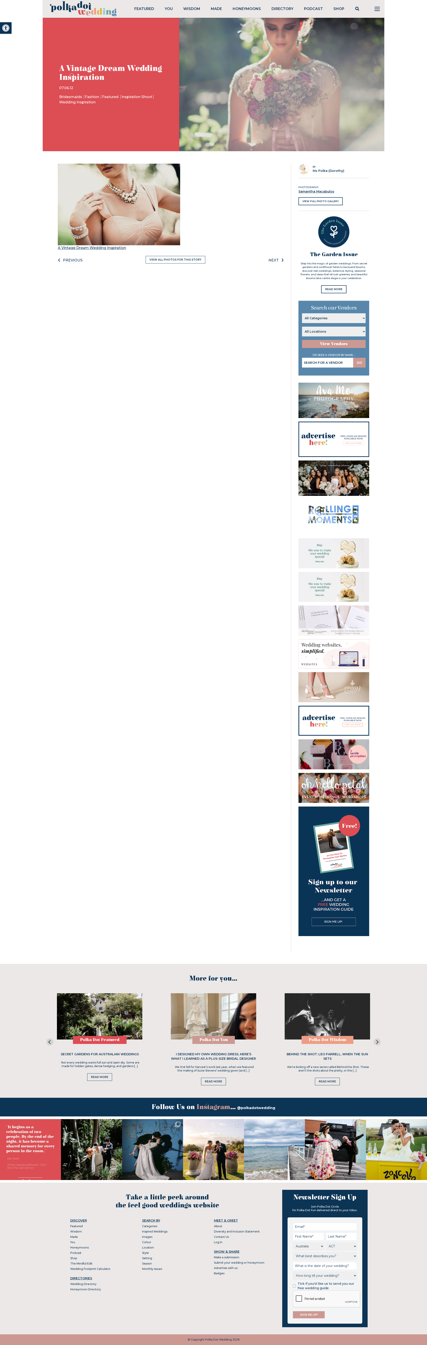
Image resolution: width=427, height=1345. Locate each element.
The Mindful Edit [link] (81, 1263)
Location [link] (148, 1247)
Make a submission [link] (226, 1257)
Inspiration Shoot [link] (136, 97)
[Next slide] (377, 1041)
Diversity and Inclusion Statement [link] (237, 1231)
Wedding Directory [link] (83, 1284)
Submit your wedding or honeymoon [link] (239, 1262)
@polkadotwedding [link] (256, 1108)
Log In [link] (218, 1242)
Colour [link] (146, 1242)
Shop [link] (338, 9)
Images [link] (147, 1236)
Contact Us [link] (221, 1236)
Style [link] (145, 1253)
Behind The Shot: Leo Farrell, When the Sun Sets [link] (327, 1056)
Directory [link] (282, 9)
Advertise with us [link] (226, 1268)
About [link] (218, 1226)
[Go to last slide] (49, 1041)
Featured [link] (144, 9)
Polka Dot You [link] (213, 1039)
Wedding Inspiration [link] (77, 102)
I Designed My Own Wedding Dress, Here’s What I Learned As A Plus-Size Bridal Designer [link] (213, 1056)
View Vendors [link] (334, 344)
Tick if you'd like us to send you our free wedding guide (326, 1286)
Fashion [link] (92, 97)
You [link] (169, 9)
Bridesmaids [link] (71, 97)
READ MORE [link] (333, 289)
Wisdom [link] (191, 9)
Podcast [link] (313, 9)
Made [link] (216, 9)
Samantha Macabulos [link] (316, 191)
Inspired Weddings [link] (154, 1231)
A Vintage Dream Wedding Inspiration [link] (92, 248)
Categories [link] (149, 1226)
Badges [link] (219, 1273)
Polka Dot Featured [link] (99, 1039)
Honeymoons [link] (247, 9)
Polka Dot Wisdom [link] (327, 1039)
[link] (6, 28)
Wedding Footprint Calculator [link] (90, 1269)
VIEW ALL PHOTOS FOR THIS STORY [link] (175, 259)
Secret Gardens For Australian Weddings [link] (100, 1054)
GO (359, 363)
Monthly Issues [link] (152, 1269)
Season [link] (147, 1263)
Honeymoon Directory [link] (85, 1289)
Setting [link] (147, 1258)
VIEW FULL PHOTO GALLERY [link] (320, 201)
